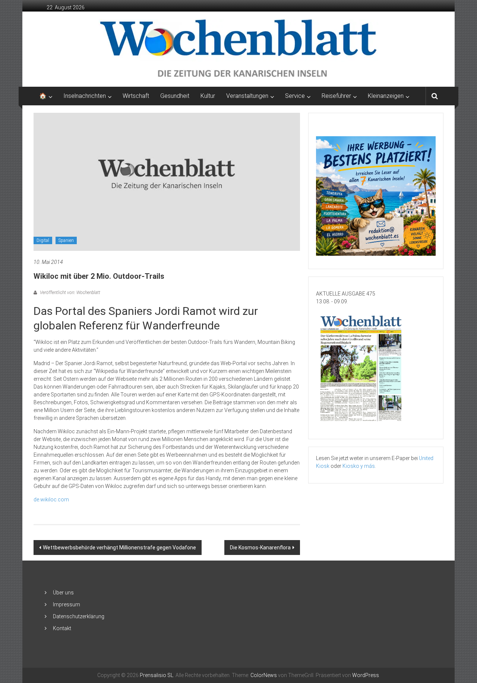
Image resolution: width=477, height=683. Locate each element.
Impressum (66, 604)
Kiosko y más (358, 466)
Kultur (207, 95)
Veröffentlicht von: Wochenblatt (69, 292)
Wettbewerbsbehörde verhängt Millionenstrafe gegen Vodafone (119, 547)
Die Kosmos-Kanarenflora (260, 547)
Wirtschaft (136, 95)
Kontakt (62, 628)
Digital (43, 240)
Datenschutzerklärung (78, 616)
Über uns (63, 593)
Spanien (66, 240)
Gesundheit (174, 95)
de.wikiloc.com (51, 499)
